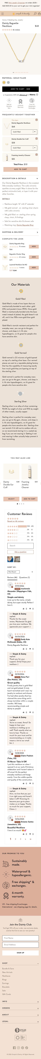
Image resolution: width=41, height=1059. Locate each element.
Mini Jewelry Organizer (17, 3)
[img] (20, 583)
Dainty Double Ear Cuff (20, 139)
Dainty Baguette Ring (25, 225)
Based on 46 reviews (15, 521)
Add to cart (20, 89)
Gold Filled (4, 83)
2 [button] (15, 839)
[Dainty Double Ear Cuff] (37, 139)
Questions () (24, 578)
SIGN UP (20, 953)
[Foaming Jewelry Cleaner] (37, 155)
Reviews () (12, 578)
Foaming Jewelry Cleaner (21, 155)
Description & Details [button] (14, 178)
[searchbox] (20, 546)
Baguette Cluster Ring (17, 254)
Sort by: (11, 567)
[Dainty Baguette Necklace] (37, 120)
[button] (35, 13)
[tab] (17, 503)
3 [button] (20, 839)
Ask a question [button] (20, 552)
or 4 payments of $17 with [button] (16, 95)
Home (4, 20)
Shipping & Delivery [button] (12, 232)
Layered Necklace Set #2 (18, 265)
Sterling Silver (8, 83)
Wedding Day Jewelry (15, 20)
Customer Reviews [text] (19, 514)
